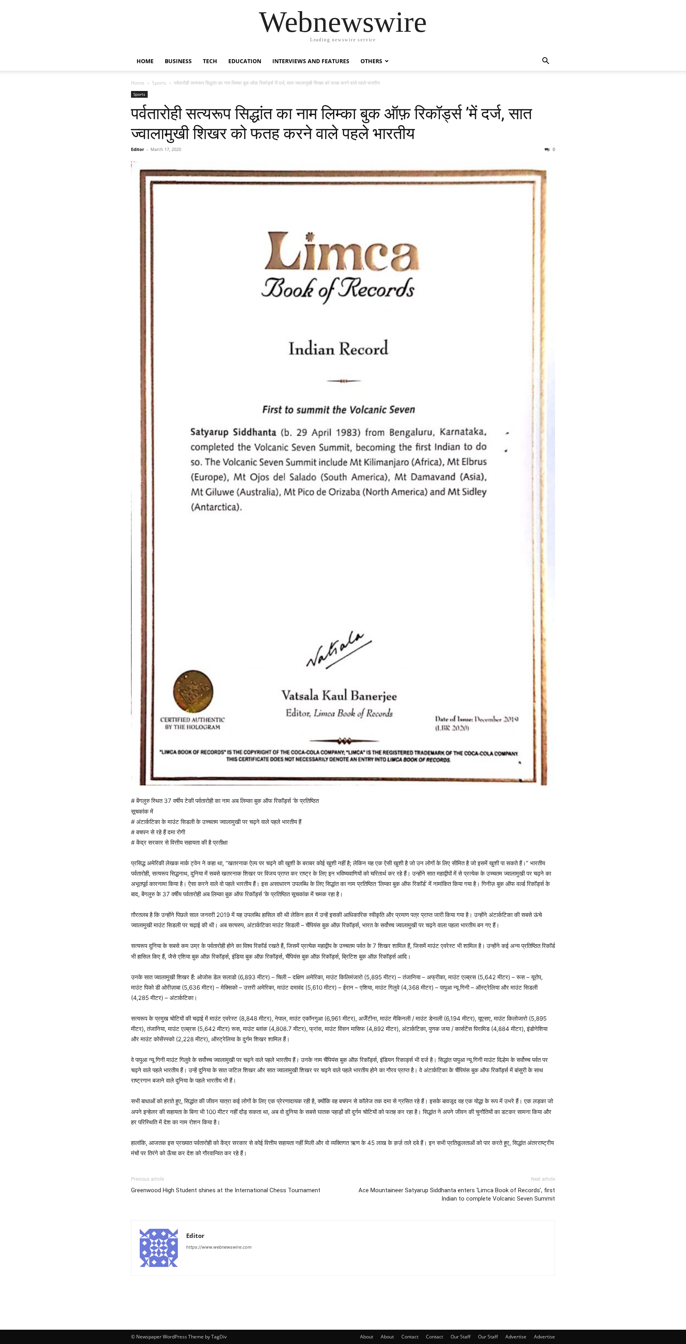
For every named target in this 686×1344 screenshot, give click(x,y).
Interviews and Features (310, 61)
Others (371, 61)
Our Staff (460, 1336)
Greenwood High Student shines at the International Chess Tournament (225, 1190)
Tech (210, 61)
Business (178, 61)
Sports (159, 82)
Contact (409, 1336)
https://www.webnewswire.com (219, 1247)
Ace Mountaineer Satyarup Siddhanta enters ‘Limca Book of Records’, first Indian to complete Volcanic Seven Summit (456, 1194)
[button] (545, 62)
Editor (137, 149)
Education (244, 61)
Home (145, 61)
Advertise (515, 1336)
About (366, 1336)
